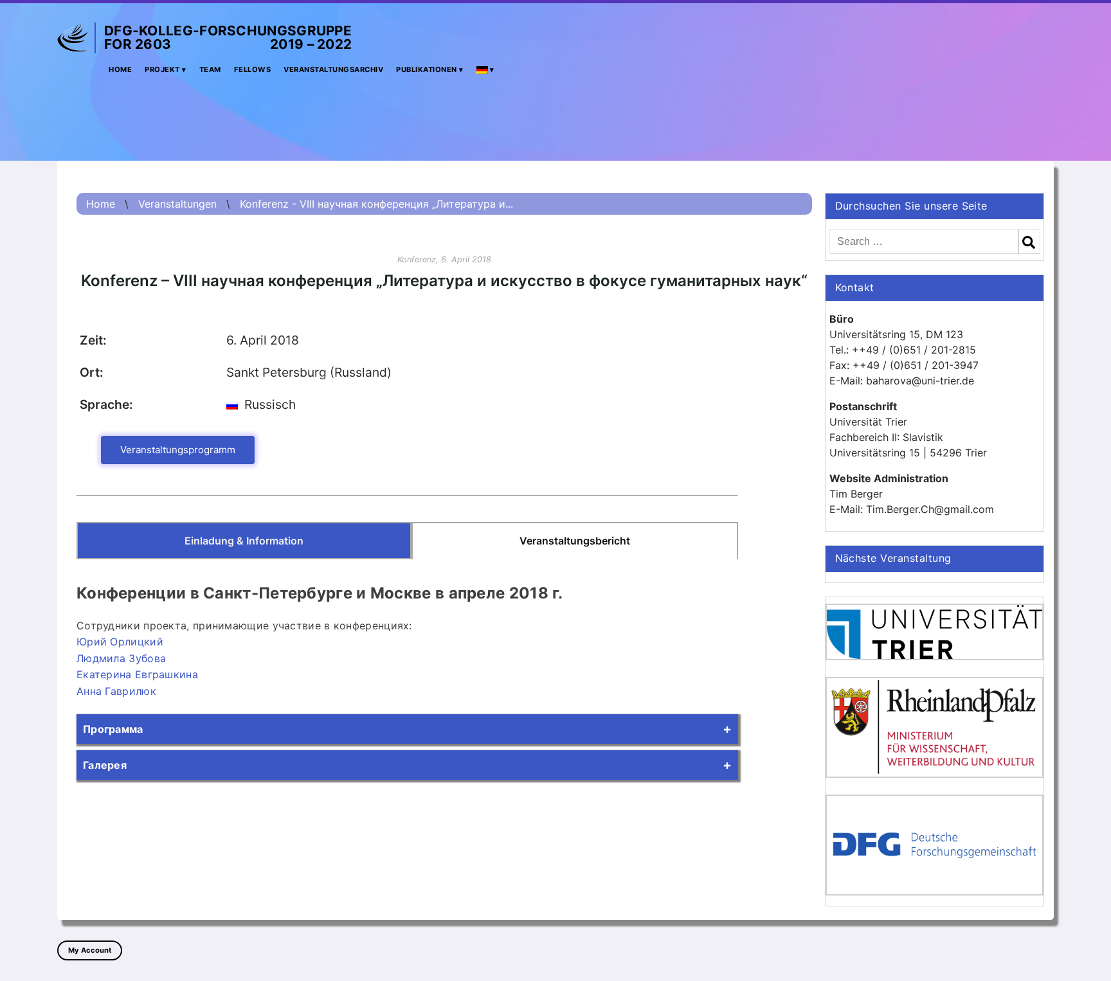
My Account (89, 950)
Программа (113, 729)
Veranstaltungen (177, 203)
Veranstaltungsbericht (574, 540)
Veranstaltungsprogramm (177, 450)
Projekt (162, 69)
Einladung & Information (244, 540)
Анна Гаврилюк (116, 691)
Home (120, 69)
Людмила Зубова (121, 658)
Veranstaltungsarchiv (333, 69)
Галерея (105, 765)
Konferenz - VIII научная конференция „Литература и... (376, 203)
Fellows (252, 69)
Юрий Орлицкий (120, 641)
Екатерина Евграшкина (137, 674)
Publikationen (426, 69)
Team (210, 69)
